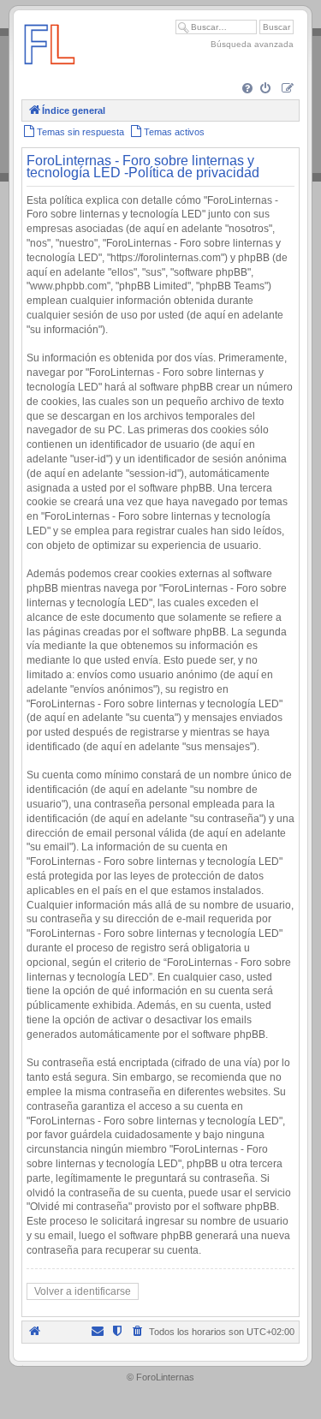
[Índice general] (49, 72)
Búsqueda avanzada (252, 44)
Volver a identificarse (82, 1291)
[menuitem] (249, 89)
